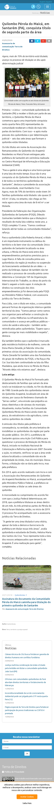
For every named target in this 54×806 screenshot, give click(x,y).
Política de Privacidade (14, 772)
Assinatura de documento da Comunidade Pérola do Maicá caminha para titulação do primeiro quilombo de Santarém (26, 602)
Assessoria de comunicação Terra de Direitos (12, 46)
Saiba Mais (27, 803)
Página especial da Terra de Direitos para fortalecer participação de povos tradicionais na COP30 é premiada (27, 710)
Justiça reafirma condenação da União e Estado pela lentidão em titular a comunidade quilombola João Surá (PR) (26, 668)
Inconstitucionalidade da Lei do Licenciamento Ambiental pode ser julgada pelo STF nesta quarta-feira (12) (26, 696)
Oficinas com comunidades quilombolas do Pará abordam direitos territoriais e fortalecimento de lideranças (25, 682)
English (42, 2)
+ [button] (26, 595)
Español (49, 2)
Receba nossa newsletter (27, 737)
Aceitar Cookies (27, 797)
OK (27, 753)
